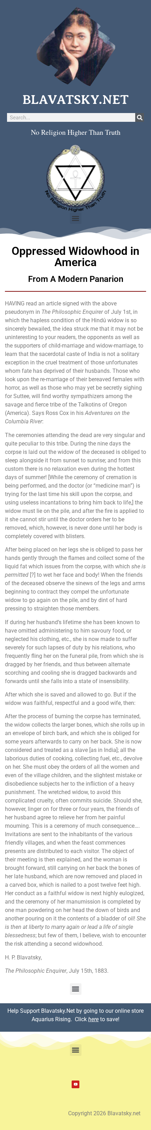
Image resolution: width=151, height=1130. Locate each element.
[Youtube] (75, 1084)
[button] (75, 218)
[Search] (139, 117)
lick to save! (98, 1019)
